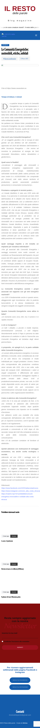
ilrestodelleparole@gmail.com (20, 715)
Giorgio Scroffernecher (10, 58)
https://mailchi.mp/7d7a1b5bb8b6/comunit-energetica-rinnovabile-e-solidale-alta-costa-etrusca (17, 496)
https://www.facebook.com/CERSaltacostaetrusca (19, 488)
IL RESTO (20, 8)
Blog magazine (20, 21)
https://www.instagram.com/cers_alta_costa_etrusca (20, 491)
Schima (25, 723)
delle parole (20, 13)
